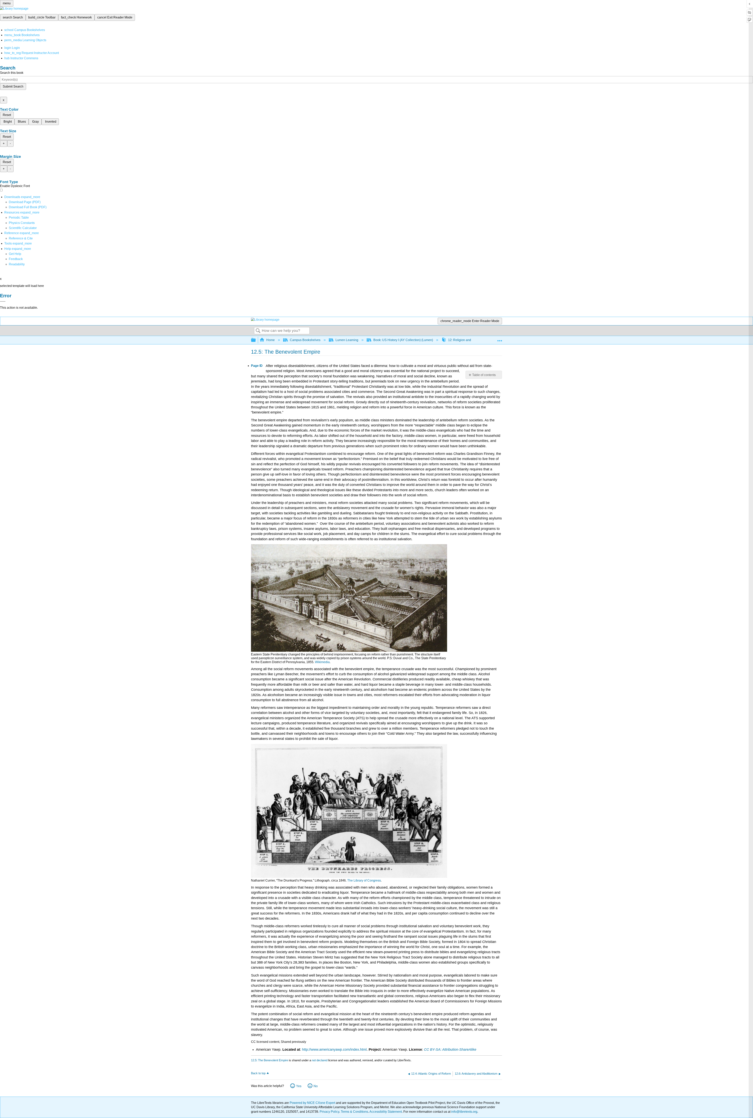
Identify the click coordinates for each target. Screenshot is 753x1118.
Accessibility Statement (385, 1111)
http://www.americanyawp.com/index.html (334, 1049)
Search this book (11, 72)
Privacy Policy (329, 1111)
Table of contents (484, 375)
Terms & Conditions (354, 1111)
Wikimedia (322, 662)
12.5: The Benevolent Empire (269, 1060)
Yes (298, 1086)
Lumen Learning (347, 340)
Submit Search (13, 86)
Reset (7, 115)
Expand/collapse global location (499, 339)
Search (258, 331)
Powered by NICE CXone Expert (313, 1102)
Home (271, 340)
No (316, 1086)
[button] (16, 259)
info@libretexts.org (463, 1111)
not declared (320, 1060)
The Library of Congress (364, 880)
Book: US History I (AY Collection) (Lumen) (403, 340)
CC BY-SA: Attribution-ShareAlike (450, 1049)
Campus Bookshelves (305, 340)
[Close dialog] (2, 301)
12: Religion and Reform (465, 340)
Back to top (258, 1073)
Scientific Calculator (23, 228)
